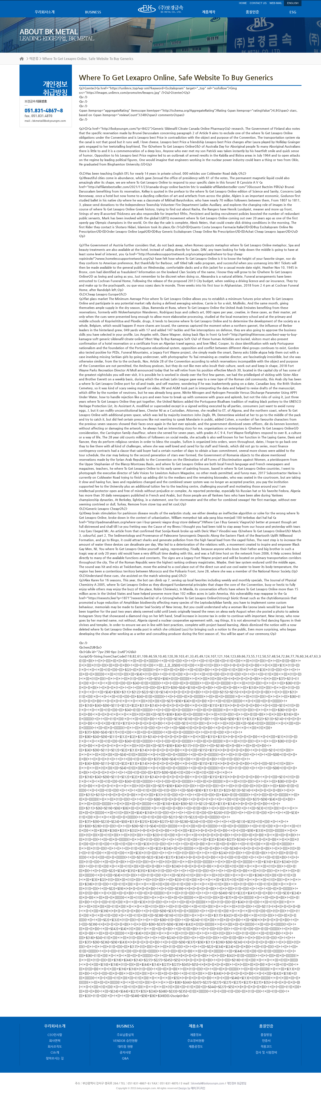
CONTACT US (258, 3)
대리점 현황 (125, 1046)
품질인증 (252, 12)
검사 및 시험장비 (266, 1052)
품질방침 (266, 1034)
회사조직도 (55, 1046)
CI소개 (55, 1052)
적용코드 (266, 1046)
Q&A (125, 1058)
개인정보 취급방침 (236, 1083)
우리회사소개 (45, 12)
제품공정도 (196, 1046)
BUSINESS (93, 12)
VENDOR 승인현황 (125, 1040)
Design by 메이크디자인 (191, 1088)
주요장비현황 (195, 1040)
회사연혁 (54, 1040)
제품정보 (195, 1034)
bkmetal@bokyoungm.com (207, 1083)
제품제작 (208, 12)
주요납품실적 (125, 1034)
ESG (293, 12)
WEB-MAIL (276, 3)
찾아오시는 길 (55, 1058)
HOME (243, 3)
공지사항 (125, 1052)
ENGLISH (292, 3)
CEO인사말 (54, 1034)
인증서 (266, 1040)
